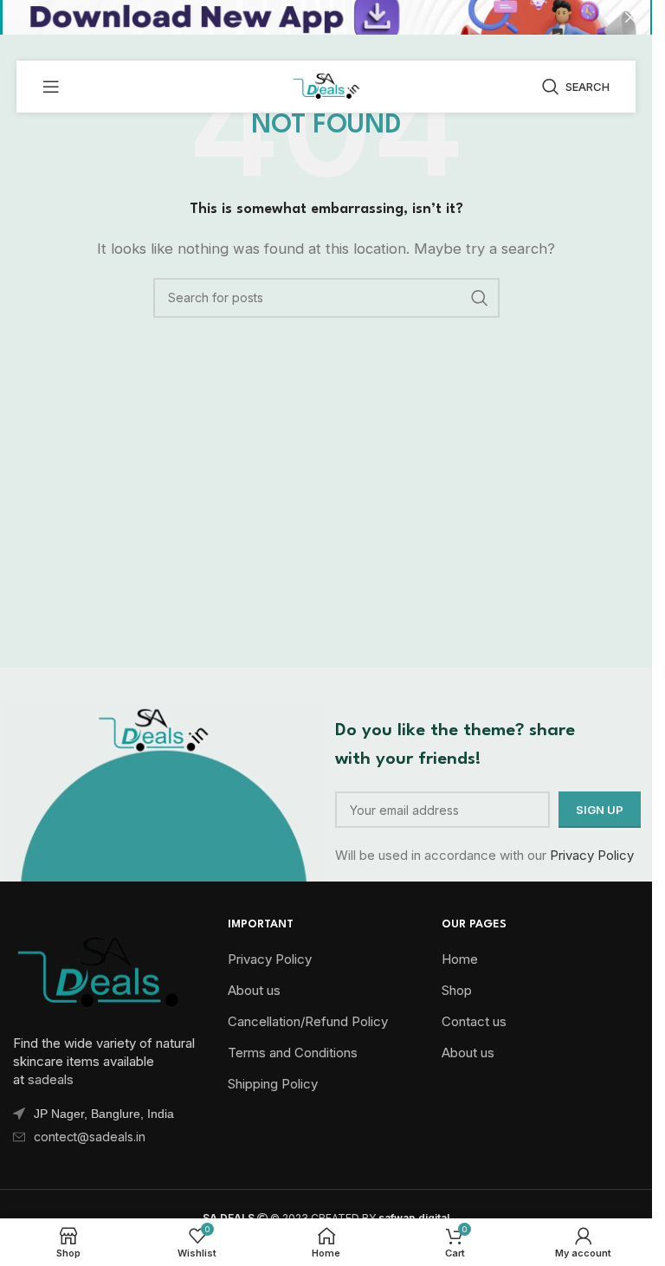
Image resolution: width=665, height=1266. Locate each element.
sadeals (51, 1079)
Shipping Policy (273, 1083)
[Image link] (99, 969)
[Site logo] (326, 85)
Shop (457, 990)
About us (254, 990)
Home (460, 959)
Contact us (474, 1021)
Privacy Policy (592, 855)
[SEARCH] (480, 298)
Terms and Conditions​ (293, 1052)
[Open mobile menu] (51, 86)
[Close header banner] (630, 17)
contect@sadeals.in (89, 1136)
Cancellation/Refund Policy (308, 1021)
